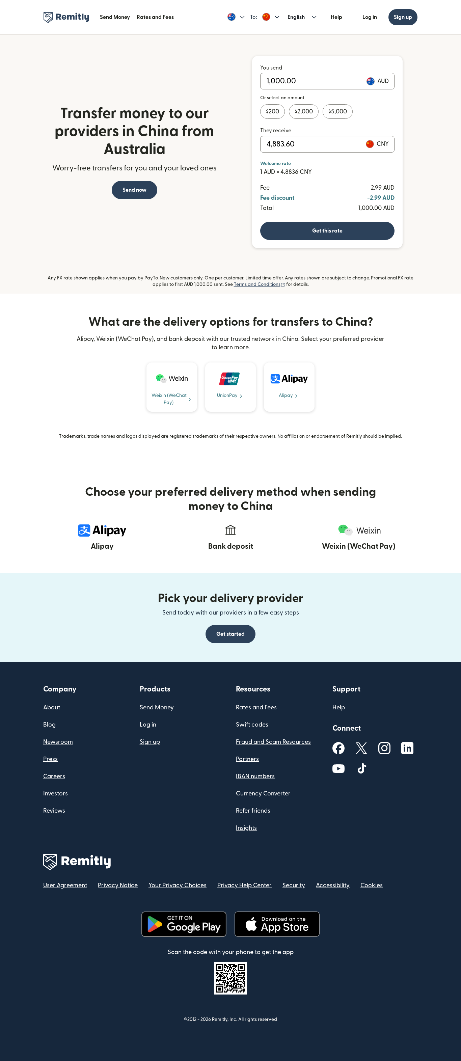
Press (50, 759)
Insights (246, 828)
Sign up (403, 17)
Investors (55, 793)
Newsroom (58, 742)
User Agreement (65, 885)
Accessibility (333, 885)
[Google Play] (183, 924)
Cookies (371, 885)
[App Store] (277, 924)
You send (271, 68)
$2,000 (304, 111)
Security (293, 885)
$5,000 (337, 111)
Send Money (115, 17)
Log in (369, 17)
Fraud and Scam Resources (273, 742)
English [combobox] (296, 17)
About (51, 707)
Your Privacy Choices (177, 885)
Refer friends (253, 811)
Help (336, 17)
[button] (236, 17)
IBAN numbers (255, 776)
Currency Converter (263, 793)
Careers (54, 776)
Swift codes (252, 725)
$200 (272, 111)
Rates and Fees (155, 17)
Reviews (54, 811)
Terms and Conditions (259, 284)
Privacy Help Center (244, 885)
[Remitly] (66, 17)
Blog (49, 725)
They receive (275, 130)
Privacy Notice (118, 885)
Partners (247, 759)
